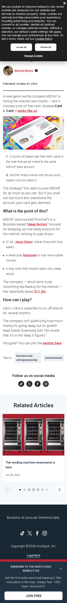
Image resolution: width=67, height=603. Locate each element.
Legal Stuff (33, 555)
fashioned (29, 255)
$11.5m (40, 291)
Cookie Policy (43, 38)
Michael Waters (24, 70)
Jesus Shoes (24, 242)
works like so (27, 110)
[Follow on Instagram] (46, 384)
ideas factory (37, 224)
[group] (33, 447)
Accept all (21, 47)
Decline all (46, 47)
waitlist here (52, 343)
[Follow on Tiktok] (21, 384)
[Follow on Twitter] (29, 384)
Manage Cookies (33, 55)
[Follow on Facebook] (38, 384)
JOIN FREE (34, 596)
